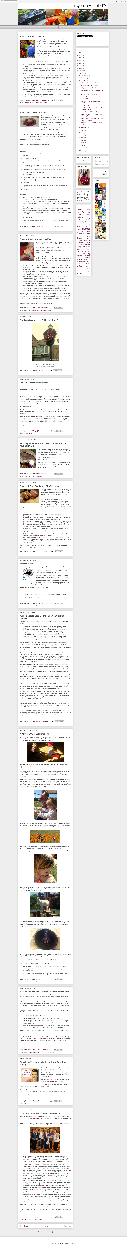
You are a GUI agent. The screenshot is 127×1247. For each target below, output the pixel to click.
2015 (81, 60)
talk (89, 270)
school (30, 724)
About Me (31, 27)
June (82, 135)
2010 (81, 73)
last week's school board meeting (30, 652)
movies (79, 249)
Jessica (25, 1164)
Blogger (73, 1243)
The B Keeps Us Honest (48, 74)
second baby (86, 261)
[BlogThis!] (57, 100)
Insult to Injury (26, 564)
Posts (99, 161)
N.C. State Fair (53, 242)
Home (22, 27)
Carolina (79, 209)
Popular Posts (42, 27)
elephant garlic (42, 169)
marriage (87, 244)
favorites (26, 554)
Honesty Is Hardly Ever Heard (34, 383)
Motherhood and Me (51, 1081)
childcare (87, 221)
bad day (26, 1052)
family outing (47, 784)
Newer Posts (24, 1226)
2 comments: (45, 100)
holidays (37, 102)
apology (26, 433)
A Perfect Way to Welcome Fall (34, 734)
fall (30, 102)
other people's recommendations (32, 771)
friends (30, 433)
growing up (85, 235)
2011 (80, 70)
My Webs (54, 27)
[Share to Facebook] (61, 100)
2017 (81, 55)
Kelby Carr (29, 1204)
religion (88, 259)
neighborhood (81, 251)
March (83, 142)
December (84, 75)
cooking (88, 223)
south (88, 265)
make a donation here (31, 71)
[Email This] (55, 100)
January (83, 147)
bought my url (33, 1189)
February (84, 145)
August (83, 130)
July (82, 132)
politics (26, 724)
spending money (83, 266)
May (82, 137)
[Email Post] (52, 100)
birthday (80, 218)
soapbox (35, 724)
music (88, 249)
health (88, 237)
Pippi (45, 102)
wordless (37, 373)
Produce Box (57, 132)
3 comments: (45, 226)
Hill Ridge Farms (25, 740)
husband (33, 310)
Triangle (49, 310)
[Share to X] (59, 100)
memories (86, 246)
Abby (31, 1164)
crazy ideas (80, 225)
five (33, 102)
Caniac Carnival (31, 784)
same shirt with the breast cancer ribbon (44, 1038)
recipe (31, 229)
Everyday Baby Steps (29, 1192)
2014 (81, 63)
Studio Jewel (45, 1177)
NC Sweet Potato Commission (52, 126)
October (83, 80)
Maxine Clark (44, 1185)
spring (78, 268)
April (82, 140)
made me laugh (32, 476)
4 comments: (45, 307)
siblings (88, 263)
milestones (80, 248)
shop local (80, 263)
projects (79, 257)
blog (25, 1103)
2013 (81, 65)
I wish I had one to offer (48, 691)
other (42, 784)
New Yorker (27, 621)
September (84, 127)
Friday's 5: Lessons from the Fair (35, 239)
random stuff (33, 606)
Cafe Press (65, 1037)
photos (79, 256)
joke (85, 240)
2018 (81, 53)
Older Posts (67, 1226)
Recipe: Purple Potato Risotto (34, 112)
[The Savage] (100, 210)
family (79, 227)
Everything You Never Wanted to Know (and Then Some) (91, 119)
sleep (78, 265)
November (84, 78)
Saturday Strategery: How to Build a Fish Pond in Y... (90, 97)
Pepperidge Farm (34, 539)
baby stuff (80, 216)
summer (80, 270)
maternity (79, 246)
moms (88, 248)
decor (86, 225)
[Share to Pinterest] (62, 100)
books (79, 219)
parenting (42, 1052)
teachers (51, 1052)
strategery (39, 476)
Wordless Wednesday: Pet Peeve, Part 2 (39, 320)
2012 (81, 68)
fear (78, 231)
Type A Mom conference (35, 1118)
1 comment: (44, 370)
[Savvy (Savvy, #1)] (97, 216)
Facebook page (49, 1189)
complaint (26, 102)
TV (89, 212)
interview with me (43, 1086)
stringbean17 (26, 1175)
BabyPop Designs (44, 1171)
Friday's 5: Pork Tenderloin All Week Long (40, 486)
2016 (81, 58)
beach (88, 216)
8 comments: (45, 431)
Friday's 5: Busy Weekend (32, 36)
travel (40, 1219)
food (25, 229)
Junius (42, 102)
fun (29, 310)
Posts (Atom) (49, 1232)
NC (28, 229)
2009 (81, 151)
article (32, 621)
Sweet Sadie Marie (47, 1173)
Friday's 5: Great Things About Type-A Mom (40, 1113)
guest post (36, 1052)
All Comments (101, 164)
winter (88, 271)
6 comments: (45, 473)
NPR (25, 594)
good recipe (26, 517)
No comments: (45, 721)
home (25, 476)
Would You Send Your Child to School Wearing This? (45, 992)
